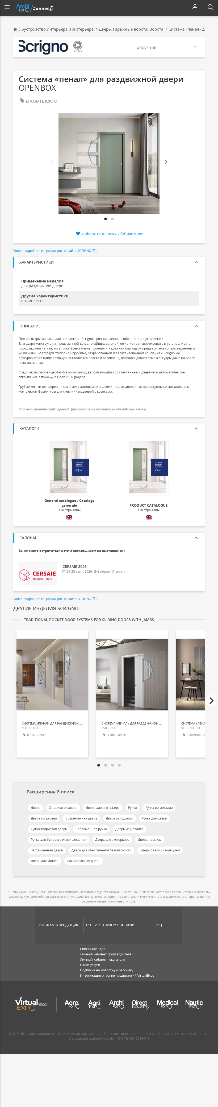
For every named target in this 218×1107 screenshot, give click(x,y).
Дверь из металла (129, 829)
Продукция (144, 47)
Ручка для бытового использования (59, 839)
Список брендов (92, 949)
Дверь (35, 807)
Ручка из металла (159, 807)
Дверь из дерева (44, 818)
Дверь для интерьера (103, 807)
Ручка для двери (154, 818)
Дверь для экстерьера (112, 839)
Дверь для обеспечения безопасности (102, 850)
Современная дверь (81, 818)
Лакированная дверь (83, 861)
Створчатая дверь (63, 807)
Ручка (132, 807)
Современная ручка (91, 829)
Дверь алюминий (44, 861)
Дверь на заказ (150, 839)
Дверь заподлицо (119, 818)
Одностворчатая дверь (49, 829)
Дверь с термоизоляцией (160, 850)
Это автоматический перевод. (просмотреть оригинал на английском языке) (82, 409)
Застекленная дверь (47, 850)
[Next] (165, 162)
